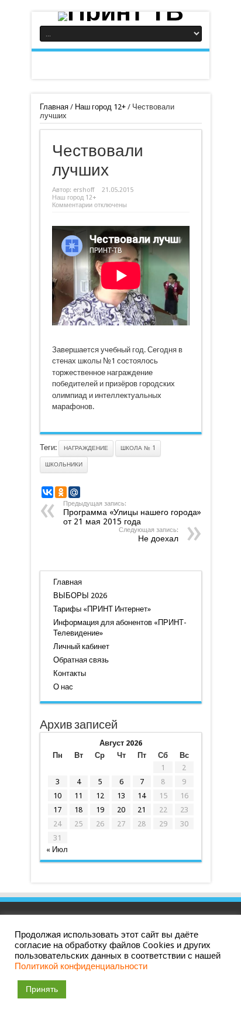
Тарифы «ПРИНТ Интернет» (102, 609)
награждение (86, 448)
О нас (63, 686)
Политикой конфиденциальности (81, 966)
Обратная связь (81, 659)
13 (121, 795)
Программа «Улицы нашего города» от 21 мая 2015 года (132, 513)
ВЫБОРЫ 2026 (80, 595)
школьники (63, 464)
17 (57, 809)
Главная (54, 106)
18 (78, 809)
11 (78, 795)
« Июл (57, 849)
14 (141, 795)
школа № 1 (138, 448)
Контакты (69, 673)
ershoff (83, 190)
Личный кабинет (81, 646)
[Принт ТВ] (120, 16)
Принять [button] (42, 989)
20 (121, 809)
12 (100, 795)
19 (100, 809)
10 (57, 795)
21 (141, 809)
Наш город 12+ (100, 106)
